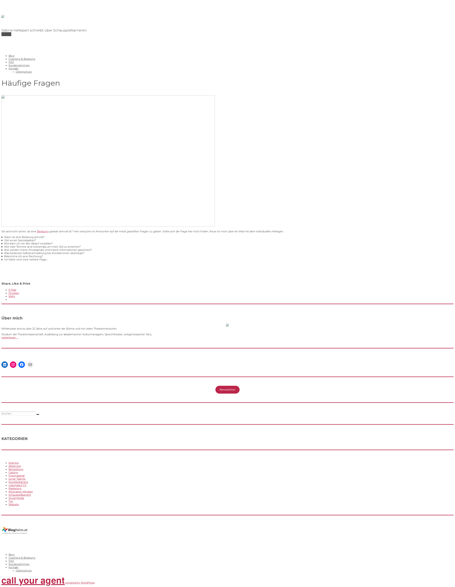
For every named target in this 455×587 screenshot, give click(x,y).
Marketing (15, 488)
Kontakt (13, 68)
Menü (6, 34)
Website (14, 504)
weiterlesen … (9, 337)
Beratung (43, 231)
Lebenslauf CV (17, 485)
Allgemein (15, 466)
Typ (11, 501)
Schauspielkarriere (20, 495)
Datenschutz (24, 71)
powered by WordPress (80, 582)
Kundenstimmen (19, 65)
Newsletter (227, 389)
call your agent (33, 580)
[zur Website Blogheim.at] (14, 533)
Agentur (14, 463)
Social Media (16, 498)
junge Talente (17, 479)
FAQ (11, 62)
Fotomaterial (17, 475)
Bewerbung (16, 469)
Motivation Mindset (21, 491)
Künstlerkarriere (18, 482)
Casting (13, 472)
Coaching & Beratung (22, 59)
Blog (11, 55)
